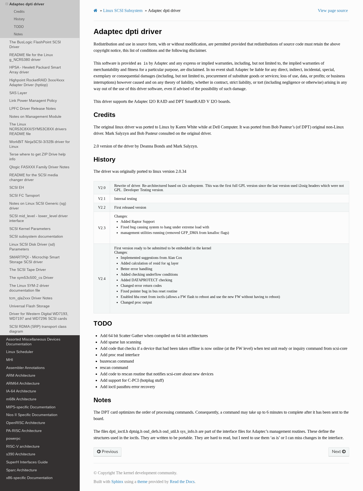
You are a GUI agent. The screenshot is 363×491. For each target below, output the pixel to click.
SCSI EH (16, 187)
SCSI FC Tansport (24, 195)
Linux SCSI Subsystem (122, 10)
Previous (109, 452)
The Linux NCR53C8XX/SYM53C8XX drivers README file (37, 129)
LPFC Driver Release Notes (32, 108)
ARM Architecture (20, 375)
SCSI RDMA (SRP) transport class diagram (37, 328)
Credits (19, 12)
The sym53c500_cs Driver (31, 277)
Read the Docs (182, 481)
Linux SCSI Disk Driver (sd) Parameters (32, 246)
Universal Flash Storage (29, 306)
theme (142, 481)
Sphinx (117, 481)
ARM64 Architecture (23, 383)
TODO (19, 27)
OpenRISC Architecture (25, 423)
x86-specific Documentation (29, 478)
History (19, 19)
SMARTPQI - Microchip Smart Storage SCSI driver (34, 259)
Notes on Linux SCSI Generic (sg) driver (37, 205)
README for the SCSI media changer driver (33, 177)
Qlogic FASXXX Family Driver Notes (39, 167)
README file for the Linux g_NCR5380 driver (31, 57)
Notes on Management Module (35, 116)
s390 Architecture (20, 454)
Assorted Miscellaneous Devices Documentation (33, 341)
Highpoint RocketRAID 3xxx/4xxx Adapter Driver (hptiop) (36, 82)
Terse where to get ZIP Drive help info (37, 156)
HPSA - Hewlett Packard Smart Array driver (35, 69)
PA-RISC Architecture (24, 431)
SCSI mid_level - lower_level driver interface (38, 218)
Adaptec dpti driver (26, 4)
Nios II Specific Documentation (31, 415)
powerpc (13, 438)
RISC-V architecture (23, 446)
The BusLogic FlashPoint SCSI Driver (35, 44)
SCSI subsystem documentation (36, 236)
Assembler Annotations (25, 368)
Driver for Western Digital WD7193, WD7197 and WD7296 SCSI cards (38, 316)
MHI (9, 360)
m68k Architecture (21, 399)
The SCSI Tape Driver (27, 269)
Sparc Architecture (21, 470)
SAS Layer (18, 93)
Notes (18, 34)
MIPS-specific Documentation (31, 407)
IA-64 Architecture (21, 391)
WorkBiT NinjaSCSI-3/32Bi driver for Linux (39, 144)
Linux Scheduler (19, 352)
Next (337, 452)
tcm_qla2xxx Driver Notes (30, 298)
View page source (333, 10)
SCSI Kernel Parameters (29, 228)
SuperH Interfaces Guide (27, 462)
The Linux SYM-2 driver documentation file (29, 287)
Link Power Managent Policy (33, 100)
